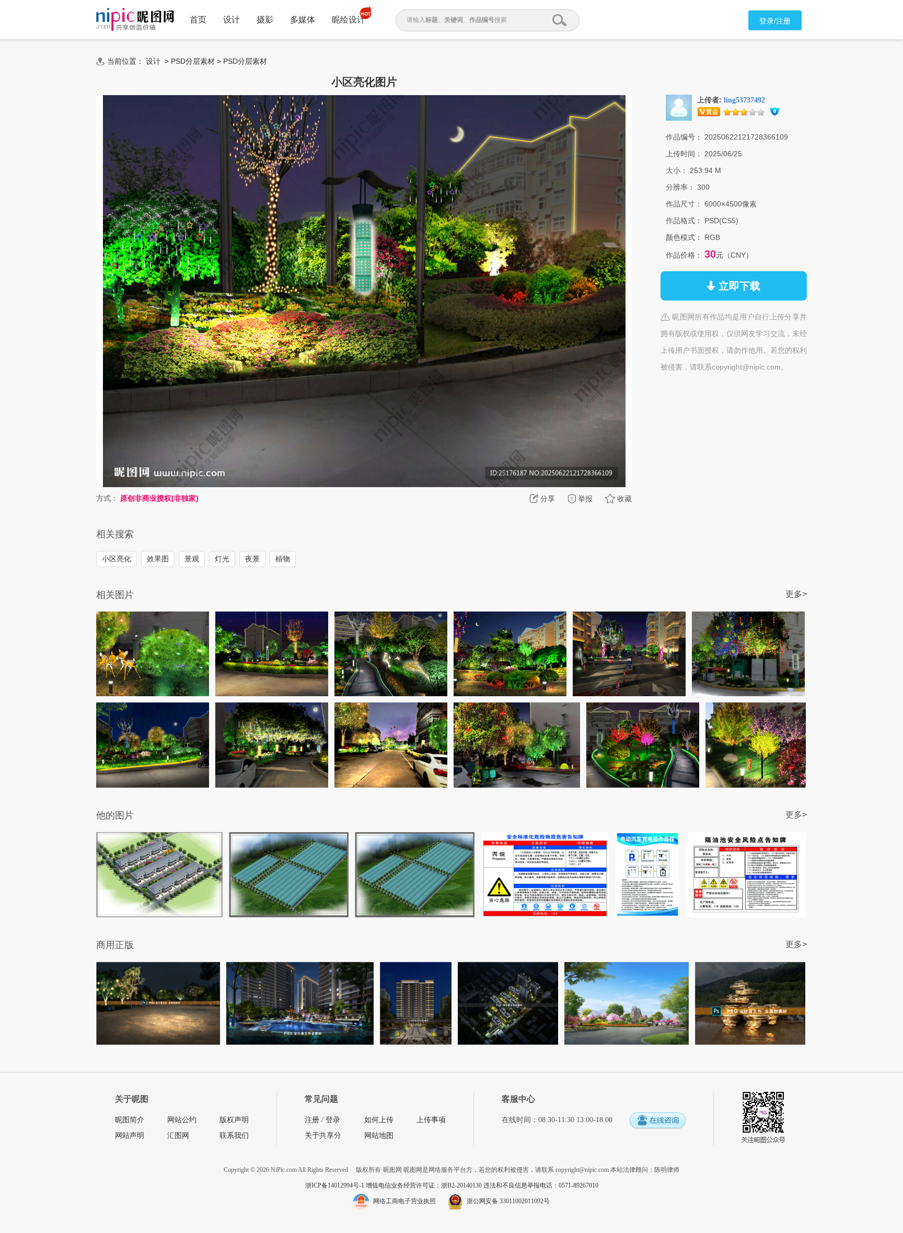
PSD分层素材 (193, 61)
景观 (191, 559)
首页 (198, 19)
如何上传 (378, 1120)
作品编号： (684, 137)
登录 (333, 1120)
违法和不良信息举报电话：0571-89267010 (540, 1185)
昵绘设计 (348, 19)
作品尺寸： (684, 204)
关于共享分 (323, 1135)
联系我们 (234, 1135)
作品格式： (684, 220)
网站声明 (129, 1135)
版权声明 (234, 1120)
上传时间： (684, 153)
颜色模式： (684, 237)
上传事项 (431, 1120)
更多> (796, 594)
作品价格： (684, 255)
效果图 (158, 559)
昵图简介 (129, 1120)
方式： (107, 498)
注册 (312, 1120)
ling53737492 (744, 100)
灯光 (222, 559)
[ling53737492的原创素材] (679, 107)
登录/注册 (775, 21)
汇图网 (178, 1135)
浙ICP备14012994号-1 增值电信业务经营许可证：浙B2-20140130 (394, 1185)
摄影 (265, 19)
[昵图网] (135, 19)
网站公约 (181, 1120)
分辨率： (680, 187)
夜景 (252, 559)
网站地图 (378, 1135)
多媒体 (302, 19)
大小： (677, 170)
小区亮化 (116, 559)
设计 (231, 19)
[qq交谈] (657, 1121)
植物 (282, 559)
